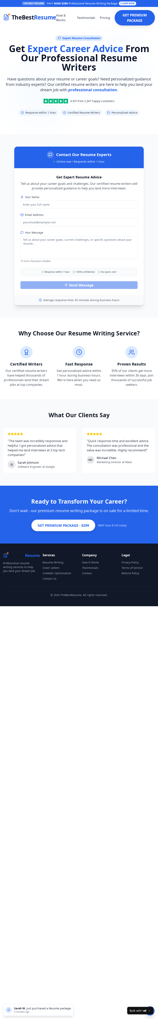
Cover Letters (51, 568)
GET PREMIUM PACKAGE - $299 (63, 525)
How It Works (61, 17)
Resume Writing (53, 562)
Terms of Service (132, 568)
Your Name (32, 197)
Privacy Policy (130, 562)
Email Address (34, 215)
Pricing (105, 18)
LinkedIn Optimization (57, 573)
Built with (136, 1010)
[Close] (149, 1010)
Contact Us (49, 578)
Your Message (34, 232)
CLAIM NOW (127, 3)
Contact (87, 573)
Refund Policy (130, 573)
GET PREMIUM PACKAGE (135, 18)
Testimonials (86, 18)
